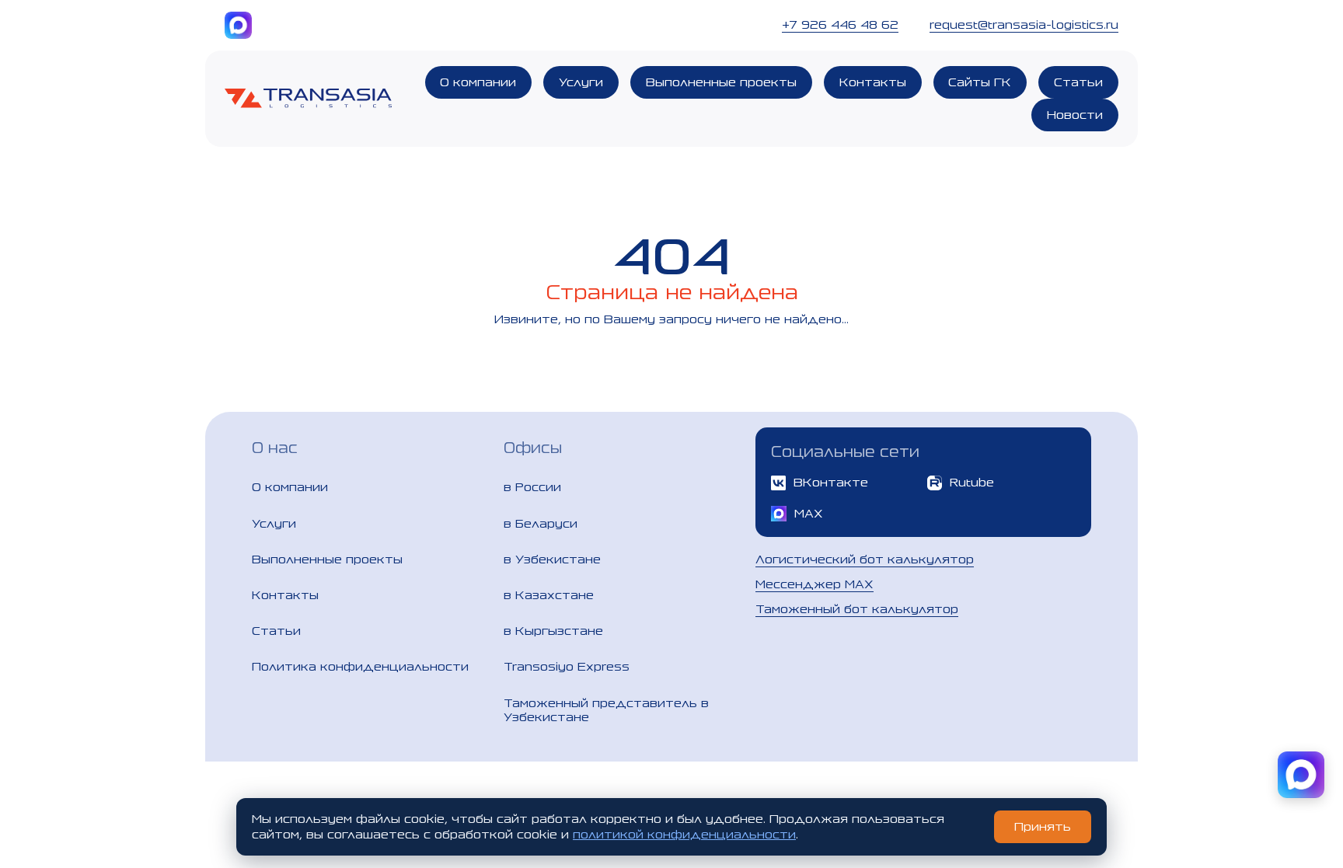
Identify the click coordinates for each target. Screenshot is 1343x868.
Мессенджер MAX (814, 584)
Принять (1042, 826)
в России (532, 486)
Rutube (972, 483)
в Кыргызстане (553, 630)
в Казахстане (549, 594)
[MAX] (238, 25)
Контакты (872, 82)
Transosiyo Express (567, 666)
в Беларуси (540, 523)
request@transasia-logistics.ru (1024, 24)
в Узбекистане (552, 559)
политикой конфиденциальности (684, 834)
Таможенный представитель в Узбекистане (606, 709)
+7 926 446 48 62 (840, 24)
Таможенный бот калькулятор (856, 608)
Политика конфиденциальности (360, 666)
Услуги (581, 82)
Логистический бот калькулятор (864, 559)
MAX (808, 513)
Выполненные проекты (721, 82)
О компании (478, 82)
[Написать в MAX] (1301, 774)
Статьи (1078, 82)
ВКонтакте (831, 483)
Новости (1075, 114)
